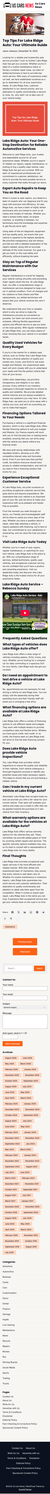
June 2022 (24, 1172)
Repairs (6, 1346)
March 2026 (25, 1064)
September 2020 (31, 1212)
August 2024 (10, 1121)
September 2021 (30, 1189)
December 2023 (12, 1138)
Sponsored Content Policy (15, 1427)
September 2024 (31, 1115)
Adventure (7, 1266)
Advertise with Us (11, 1408)
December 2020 (12, 1207)
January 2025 (30, 1104)
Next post (25, 951)
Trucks (6, 1383)
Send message (12, 1043)
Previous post (25, 941)
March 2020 (26, 1229)
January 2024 (30, 1132)
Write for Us (8, 1404)
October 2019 (31, 1241)
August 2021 (10, 1195)
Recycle (6, 1341)
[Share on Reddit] (43, 912)
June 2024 (9, 1126)
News (5, 1335)
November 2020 (32, 1207)
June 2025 (9, 1092)
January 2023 (30, 1155)
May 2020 (25, 1224)
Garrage (6, 1314)
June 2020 (9, 1224)
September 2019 (12, 1247)
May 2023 (9, 1149)
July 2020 (27, 1218)
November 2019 (12, 1241)
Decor (5, 1298)
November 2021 (32, 1184)
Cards (5, 1282)
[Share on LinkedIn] (24, 912)
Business (7, 1277)
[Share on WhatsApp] (30, 912)
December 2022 (12, 1161)
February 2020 (11, 1235)
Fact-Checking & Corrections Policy (20, 1423)
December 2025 (12, 1075)
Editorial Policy (10, 1420)
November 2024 (32, 1109)
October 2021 (11, 1189)
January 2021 (27, 1201)
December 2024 (12, 1109)
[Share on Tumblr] (5, 918)
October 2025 (11, 1081)
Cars (5, 1287)
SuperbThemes (25, 1489)
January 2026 (30, 1069)
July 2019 (9, 1252)
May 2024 (25, 1126)
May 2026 (9, 1064)
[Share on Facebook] (12, 912)
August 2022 (31, 1166)
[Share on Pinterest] (37, 912)
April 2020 (9, 1229)
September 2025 (30, 1081)
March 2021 (10, 1201)
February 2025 (11, 1104)
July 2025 (27, 1086)
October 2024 (11, 1115)
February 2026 (11, 1069)
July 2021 (26, 1195)
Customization (9, 1293)
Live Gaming (9, 1325)
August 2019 (31, 1247)
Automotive (10, 927)
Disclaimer (8, 1416)
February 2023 (11, 1155)
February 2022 (28, 1178)
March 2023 (25, 1149)
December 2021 (12, 1184)
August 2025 (10, 1086)
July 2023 (30, 1144)
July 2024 (27, 1121)
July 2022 (9, 1172)
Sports (6, 1373)
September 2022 (12, 1166)
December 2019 (31, 1235)
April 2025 (9, 1098)
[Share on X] (18, 912)
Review (6, 1351)
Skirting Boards (10, 1362)
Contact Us (8, 1396)
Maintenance (9, 1330)
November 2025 (32, 1075)
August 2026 (10, 1058)
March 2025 (26, 1098)
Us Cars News (40, 5)
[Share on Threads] (11, 918)
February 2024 (11, 1132)
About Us (7, 1400)
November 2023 (32, 1138)
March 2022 (10, 1178)
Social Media (9, 1367)
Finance (6, 1309)
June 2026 (27, 1058)
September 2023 (12, 1144)
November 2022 (32, 1161)
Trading (6, 1378)
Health (6, 1319)
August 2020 (10, 1218)
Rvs (4, 1357)
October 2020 (11, 1212)
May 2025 (25, 1092)
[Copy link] (18, 918)
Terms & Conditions (12, 1412)
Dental (6, 1303)
